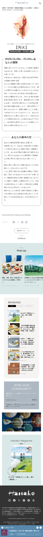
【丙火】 (36, 8)
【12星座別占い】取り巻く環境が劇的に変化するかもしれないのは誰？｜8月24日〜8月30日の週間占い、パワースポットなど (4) (24, 531)
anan (5, 522)
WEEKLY (20, 306)
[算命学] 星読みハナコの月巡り (23, 8)
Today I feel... (9, 527)
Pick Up (21, 250)
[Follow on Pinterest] (24, 500)
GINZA (28, 522)
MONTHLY (29, 306)
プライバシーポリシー (24, 404)
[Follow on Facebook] (14, 500)
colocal (19, 523)
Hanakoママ (25, 523)
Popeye (37, 522)
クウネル (33, 522)
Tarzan (15, 523)
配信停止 (34, 399)
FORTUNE (10, 8)
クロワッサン (23, 522)
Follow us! (21, 427)
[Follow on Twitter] (19, 500)
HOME (4, 8)
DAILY (12, 306)
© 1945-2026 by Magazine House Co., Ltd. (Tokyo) (21, 518)
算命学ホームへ (21, 230)
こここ (30, 523)
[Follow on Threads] (33, 500)
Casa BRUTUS (15, 522)
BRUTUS (9, 522)
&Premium (10, 523)
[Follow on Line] (28, 500)
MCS (33, 523)
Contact (22, 514)
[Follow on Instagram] (9, 500)
